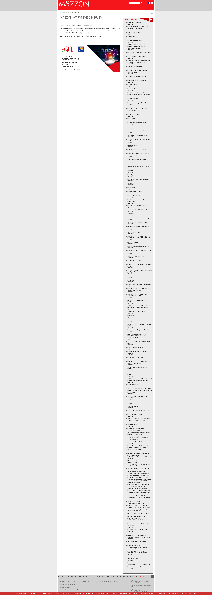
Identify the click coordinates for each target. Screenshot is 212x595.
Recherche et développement (118, 9)
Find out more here (186, 593)
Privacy (70, 589)
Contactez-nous (148, 9)
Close (194, 593)
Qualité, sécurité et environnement (99, 9)
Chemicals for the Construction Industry (129, 576)
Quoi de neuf (139, 9)
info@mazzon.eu (105, 584)
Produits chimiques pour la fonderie (110, 576)
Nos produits (131, 9)
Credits (61, 589)
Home (59, 576)
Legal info (66, 589)
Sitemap (79, 589)
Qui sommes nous (84, 9)
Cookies (75, 589)
